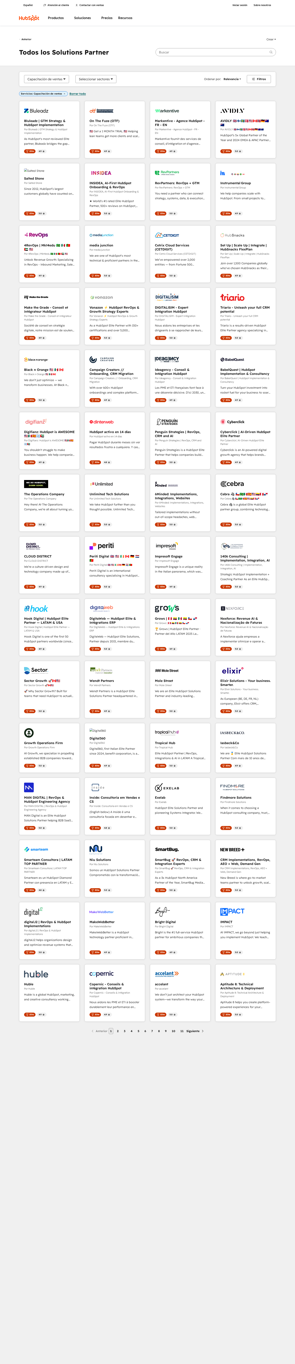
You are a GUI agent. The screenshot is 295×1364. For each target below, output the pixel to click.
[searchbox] (216, 52)
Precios (107, 18)
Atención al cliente (58, 5)
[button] (271, 39)
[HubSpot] (29, 18)
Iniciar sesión (240, 5)
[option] (44, 79)
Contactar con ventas (91, 5)
